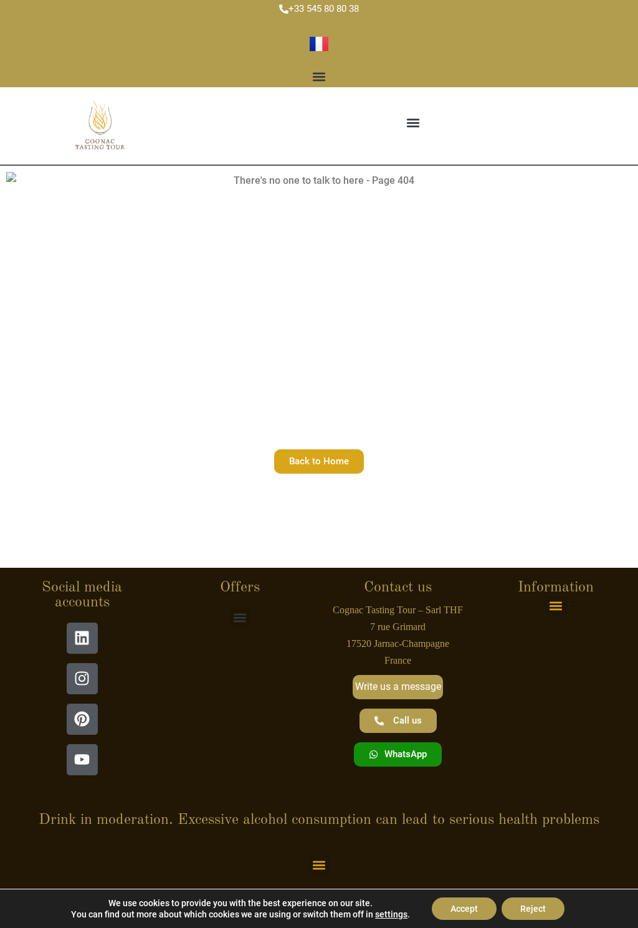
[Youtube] (82, 759)
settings (391, 914)
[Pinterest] (82, 719)
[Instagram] (82, 678)
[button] (318, 77)
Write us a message (398, 686)
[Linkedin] (82, 638)
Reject (533, 909)
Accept (464, 909)
